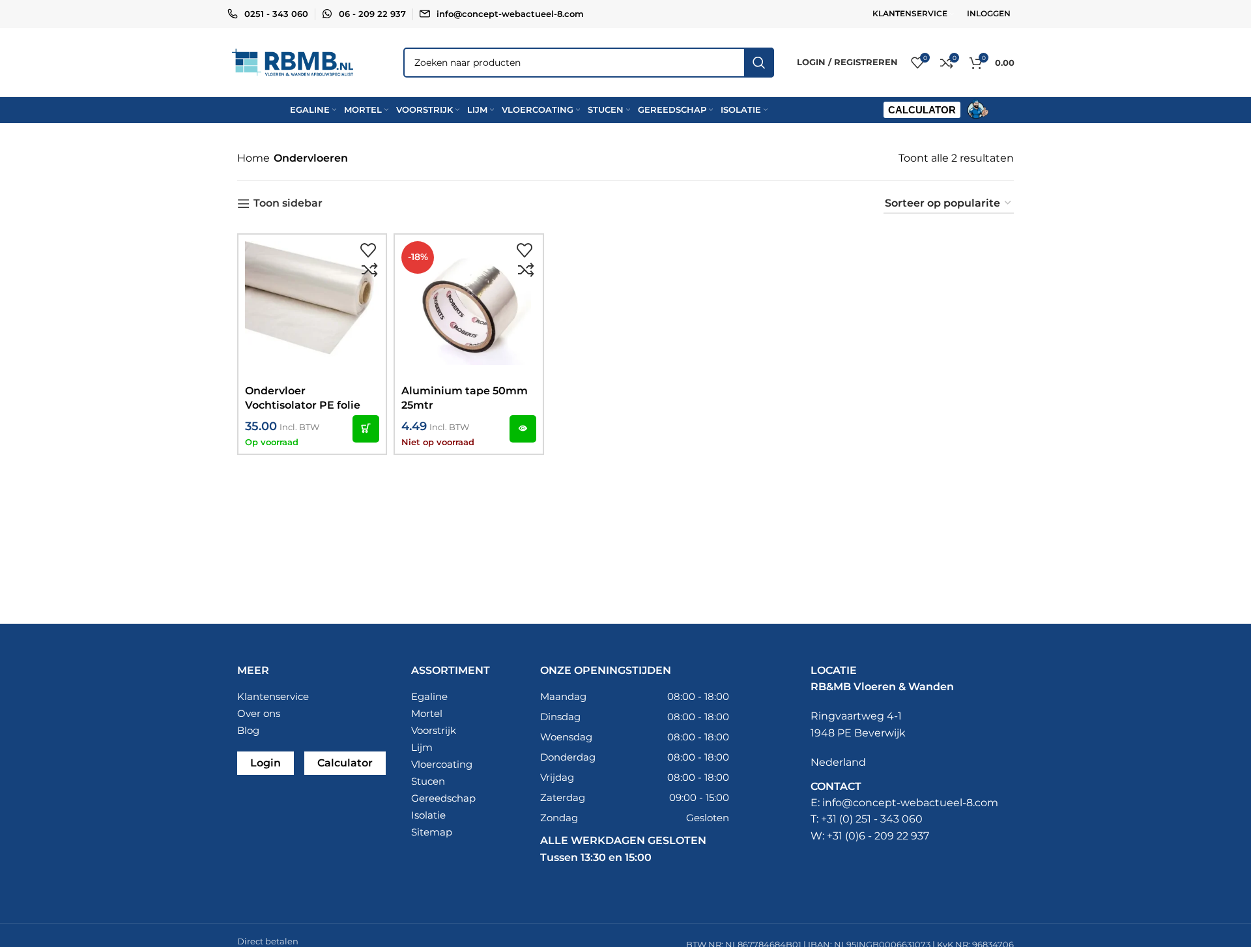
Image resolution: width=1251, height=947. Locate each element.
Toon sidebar (288, 203)
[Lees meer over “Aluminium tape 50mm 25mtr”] (523, 429)
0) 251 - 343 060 (882, 819)
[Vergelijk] (369, 270)
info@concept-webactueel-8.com (510, 13)
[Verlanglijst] (368, 251)
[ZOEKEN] (759, 63)
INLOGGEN (989, 13)
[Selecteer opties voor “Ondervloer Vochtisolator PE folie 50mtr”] (365, 429)
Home (253, 158)
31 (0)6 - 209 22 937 (881, 836)
